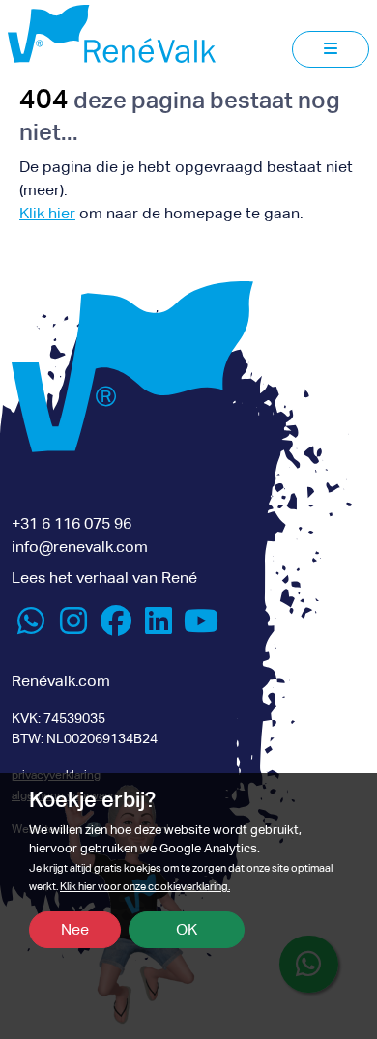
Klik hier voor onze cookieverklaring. (145, 886)
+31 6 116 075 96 (71, 523)
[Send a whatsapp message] (31, 627)
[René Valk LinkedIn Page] (158, 627)
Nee (75, 929)
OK (186, 929)
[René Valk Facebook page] (116, 627)
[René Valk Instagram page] (73, 627)
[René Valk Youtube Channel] (201, 627)
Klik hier (47, 213)
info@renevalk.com (80, 546)
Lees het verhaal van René (104, 577)
